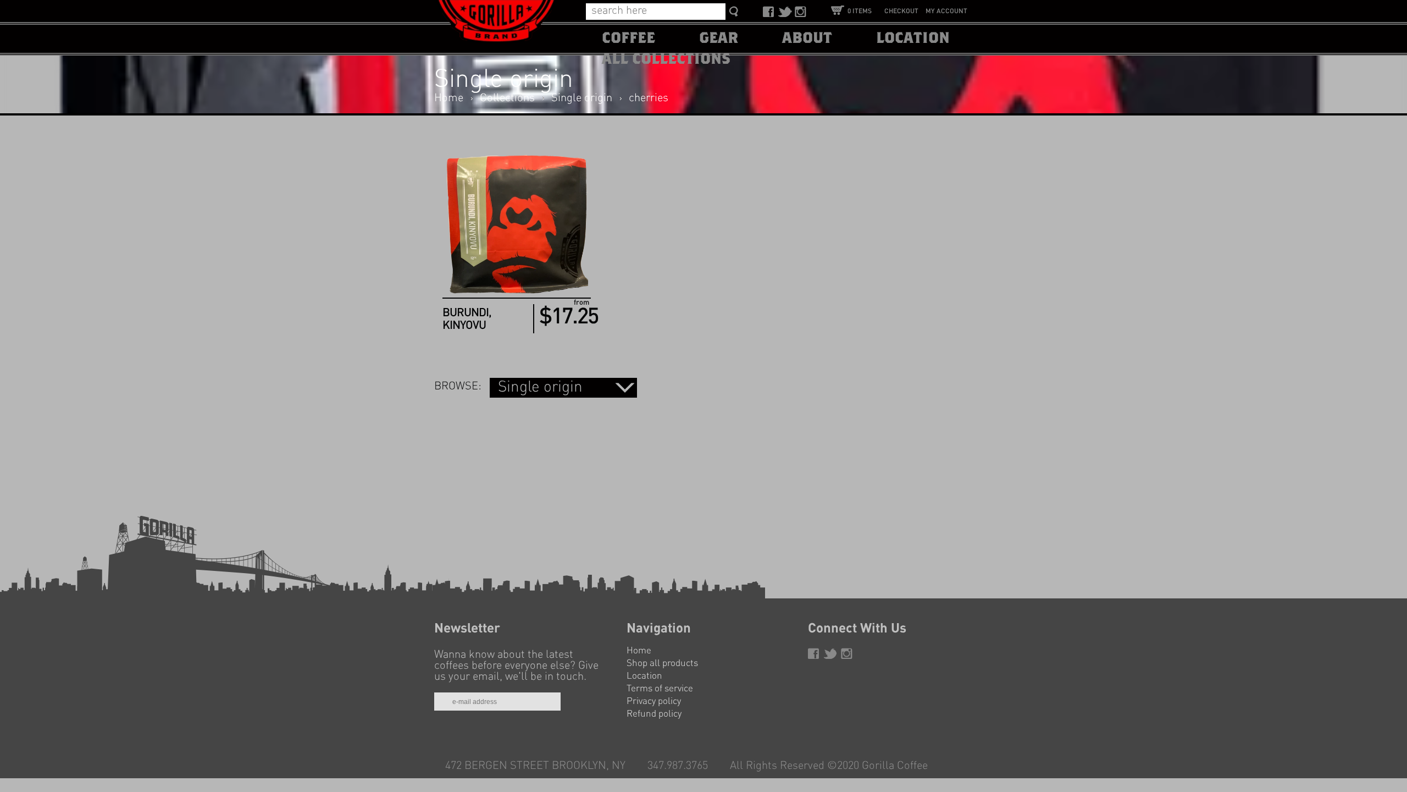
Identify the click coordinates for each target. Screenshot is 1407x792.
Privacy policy (654, 701)
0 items (859, 11)
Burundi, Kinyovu (466, 319)
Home (448, 98)
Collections (507, 98)
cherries (648, 98)
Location (913, 38)
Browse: (457, 386)
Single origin (581, 98)
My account (946, 11)
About (807, 38)
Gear (718, 38)
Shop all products (662, 663)
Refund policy (654, 714)
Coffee (628, 38)
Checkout (901, 11)
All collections (666, 59)
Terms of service (660, 689)
